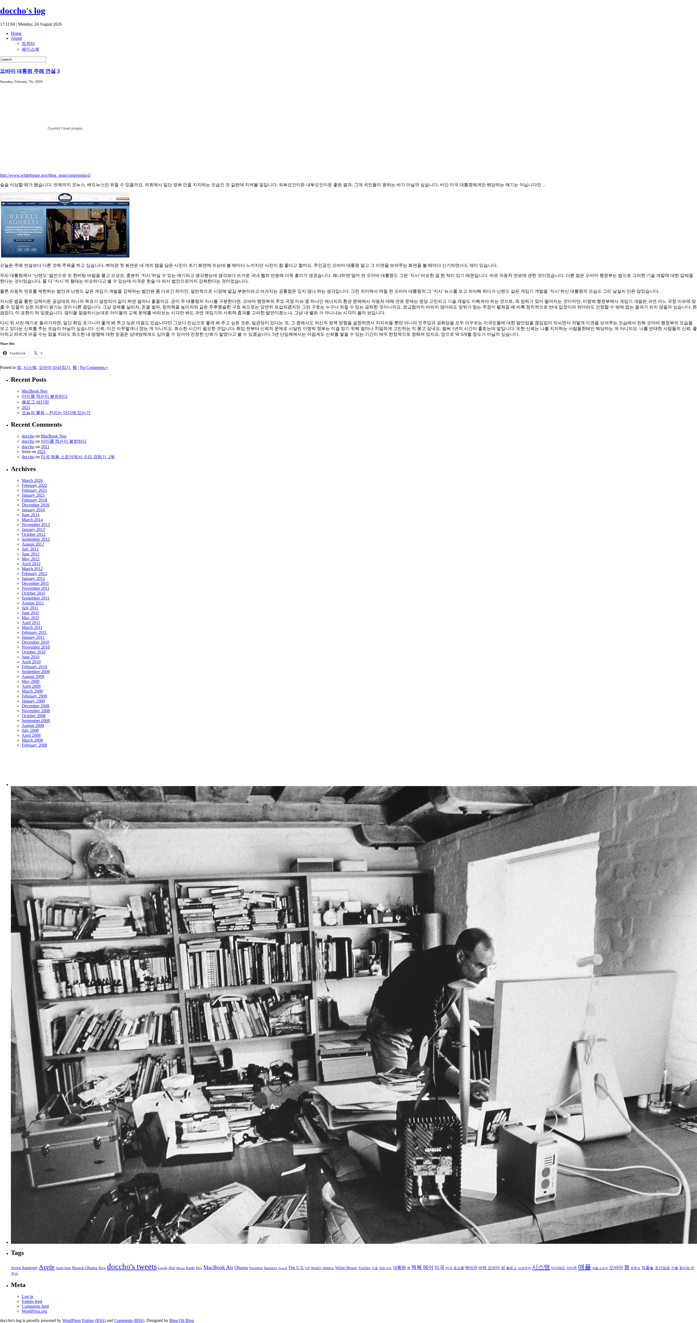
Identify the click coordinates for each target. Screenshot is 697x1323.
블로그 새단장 (35, 402)
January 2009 (33, 701)
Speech (282, 1268)
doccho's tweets (132, 1266)
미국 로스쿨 (454, 1268)
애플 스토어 (600, 1268)
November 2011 (36, 588)
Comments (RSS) (129, 1320)
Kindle (190, 1268)
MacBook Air (218, 1267)
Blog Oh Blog (181, 1320)
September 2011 (36, 598)
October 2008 (33, 715)
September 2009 (36, 671)
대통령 (399, 1267)
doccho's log (22, 11)
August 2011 (33, 603)
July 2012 (30, 549)
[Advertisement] (39, 769)
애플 (584, 1266)
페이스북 (30, 49)
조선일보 (662, 1268)
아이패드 (558, 1268)
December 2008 (35, 706)
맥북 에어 (422, 1267)
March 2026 (32, 480)
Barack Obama (84, 1267)
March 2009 (32, 691)
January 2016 (33, 510)
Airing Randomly (24, 1268)
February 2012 (34, 573)
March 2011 (32, 627)
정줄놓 (647, 1267)
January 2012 (33, 578)
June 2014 (30, 514)
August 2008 (33, 725)
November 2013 (36, 524)
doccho (28, 436)
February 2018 (34, 500)
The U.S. (296, 1267)
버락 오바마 (489, 1267)
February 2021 (34, 490)
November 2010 (36, 647)
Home (16, 33)
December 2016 (35, 505)
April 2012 (31, 563)
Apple (46, 1267)
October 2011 (33, 593)
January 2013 (33, 529)
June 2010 (30, 657)
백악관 (471, 1267)
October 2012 (33, 534)
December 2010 (35, 642)
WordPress (71, 1320)
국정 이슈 (385, 1268)
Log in (27, 1296)
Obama (241, 1267)
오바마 (616, 1267)
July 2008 (30, 730)
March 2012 (32, 568)
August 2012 (33, 544)
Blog (102, 1268)
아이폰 (571, 1268)
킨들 (674, 1268)
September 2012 (36, 539)
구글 (374, 1268)
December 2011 (35, 583)
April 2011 (31, 622)
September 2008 (36, 720)
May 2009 (30, 681)
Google (162, 1268)
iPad (172, 1268)
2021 (26, 407)
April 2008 (31, 735)
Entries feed (32, 1301)
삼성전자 (524, 1268)
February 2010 (34, 666)
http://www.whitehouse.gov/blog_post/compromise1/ (45, 175)
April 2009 (31, 686)
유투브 (635, 1268)
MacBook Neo (34, 391)
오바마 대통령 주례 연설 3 (30, 71)
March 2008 (32, 740)
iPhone (180, 1268)
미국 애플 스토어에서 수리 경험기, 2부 (78, 456)
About (16, 38)
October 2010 (33, 652)
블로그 (511, 1268)
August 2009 (33, 676)
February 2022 (34, 485)
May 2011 (30, 617)
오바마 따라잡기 (54, 367)
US (307, 1268)
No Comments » (94, 367)
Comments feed (35, 1306)
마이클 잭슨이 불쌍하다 (45, 396)
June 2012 (30, 554)
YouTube (364, 1268)
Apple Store (63, 1268)
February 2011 (34, 632)
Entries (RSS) (94, 1320)
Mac (199, 1268)
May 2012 (30, 559)
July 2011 (30, 608)
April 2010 (31, 661)
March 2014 (32, 519)
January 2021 (33, 495)
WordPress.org (34, 1311)
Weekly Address (322, 1268)
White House (346, 1268)
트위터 (28, 43)
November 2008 (36, 710)
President (256, 1268)
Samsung (270, 1268)
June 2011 (30, 612)
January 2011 (33, 637)
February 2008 (34, 745)
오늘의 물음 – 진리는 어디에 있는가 (56, 412)
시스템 (29, 367)
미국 (439, 1267)
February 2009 (34, 696)
